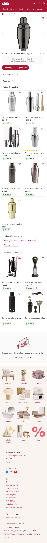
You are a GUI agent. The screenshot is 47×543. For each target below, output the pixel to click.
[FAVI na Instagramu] (11, 472)
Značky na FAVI (12, 488)
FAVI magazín (11, 494)
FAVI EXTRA (10, 501)
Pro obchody (11, 498)
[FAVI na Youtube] (15, 472)
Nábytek (5, 9)
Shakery (14, 14)
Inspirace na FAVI (12, 491)
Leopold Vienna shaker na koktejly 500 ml (19, 117)
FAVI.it (6, 534)
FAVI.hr (34, 531)
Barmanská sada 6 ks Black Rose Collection (19, 282)
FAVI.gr (36, 534)
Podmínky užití (11, 504)
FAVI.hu (27, 531)
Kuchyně (38, 402)
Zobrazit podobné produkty (15, 68)
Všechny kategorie (34, 9)
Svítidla (8, 402)
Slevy (39, 440)
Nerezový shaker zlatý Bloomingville (16, 224)
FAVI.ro (20, 531)
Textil (21, 9)
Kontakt (9, 459)
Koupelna (8, 421)
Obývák (23, 421)
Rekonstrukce (24, 402)
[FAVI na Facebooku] (7, 472)
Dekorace (13, 9)
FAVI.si (6, 537)
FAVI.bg (29, 534)
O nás (8, 482)
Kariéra (8, 462)
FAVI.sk (7, 531)
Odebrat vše (19, 357)
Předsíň (23, 440)
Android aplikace (15, 517)
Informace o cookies (14, 507)
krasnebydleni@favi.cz (17, 455)
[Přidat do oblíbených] (20, 93)
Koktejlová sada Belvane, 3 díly (14, 153)
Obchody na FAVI (12, 485)
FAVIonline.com (10, 524)
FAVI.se (13, 534)
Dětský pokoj (8, 441)
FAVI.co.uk (21, 534)
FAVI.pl (13, 531)
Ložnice (39, 421)
